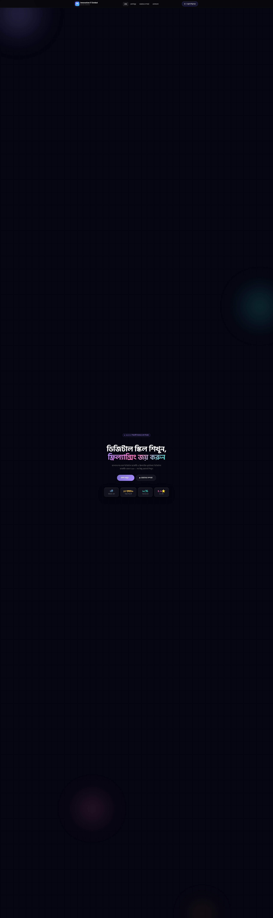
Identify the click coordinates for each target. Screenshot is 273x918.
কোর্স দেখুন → (126, 477)
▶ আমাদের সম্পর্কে (145, 477)
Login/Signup (191, 4)
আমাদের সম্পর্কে (144, 4)
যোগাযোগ (155, 4)
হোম (125, 4)
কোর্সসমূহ (133, 4)
